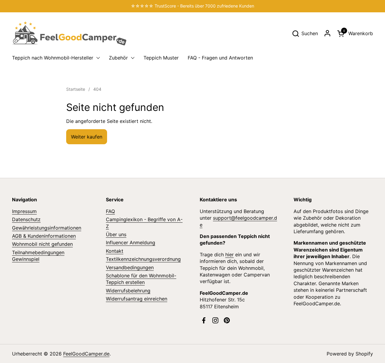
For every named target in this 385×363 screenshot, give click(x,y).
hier (229, 255)
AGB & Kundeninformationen (44, 236)
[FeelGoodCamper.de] (69, 33)
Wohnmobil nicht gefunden (42, 244)
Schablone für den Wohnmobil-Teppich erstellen (141, 279)
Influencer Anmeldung (130, 242)
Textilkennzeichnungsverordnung (143, 259)
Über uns (116, 234)
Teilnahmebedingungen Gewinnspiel (38, 255)
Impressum (24, 211)
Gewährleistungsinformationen (46, 228)
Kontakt (114, 251)
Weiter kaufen (86, 137)
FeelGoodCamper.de (86, 354)
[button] (305, 33)
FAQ (110, 211)
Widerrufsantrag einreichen (136, 299)
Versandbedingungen (130, 267)
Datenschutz (26, 219)
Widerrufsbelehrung (128, 291)
